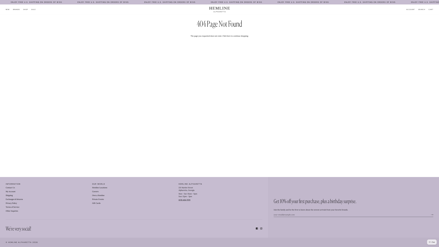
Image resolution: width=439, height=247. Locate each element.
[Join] (430, 214)
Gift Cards (96, 203)
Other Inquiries (12, 211)
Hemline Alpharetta (20, 242)
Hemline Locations (99, 188)
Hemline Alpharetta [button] (190, 184)
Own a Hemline (98, 195)
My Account (10, 191)
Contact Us (10, 188)
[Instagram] (261, 228)
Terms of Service (12, 207)
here (229, 36)
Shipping (9, 195)
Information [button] (13, 184)
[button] (16, 9)
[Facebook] (257, 228)
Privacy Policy (11, 203)
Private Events (98, 199)
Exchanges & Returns (14, 199)
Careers (95, 191)
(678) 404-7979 (184, 200)
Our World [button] (98, 184)
